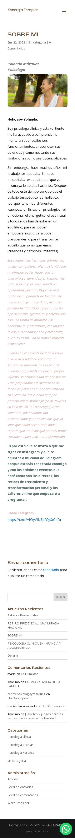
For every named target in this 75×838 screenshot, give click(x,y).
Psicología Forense (21, 752)
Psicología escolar (20, 745)
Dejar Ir (13, 655)
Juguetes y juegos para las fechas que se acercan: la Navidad (35, 716)
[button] (66, 829)
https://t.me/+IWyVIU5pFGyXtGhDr (34, 519)
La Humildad (30, 674)
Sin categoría (37, 42)
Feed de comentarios (23, 795)
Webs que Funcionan (37, 831)
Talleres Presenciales (23, 615)
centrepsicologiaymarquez (26, 694)
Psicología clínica (19, 736)
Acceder (13, 779)
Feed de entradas (20, 787)
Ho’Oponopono (19, 698)
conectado (51, 570)
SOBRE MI (15, 635)
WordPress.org (19, 803)
